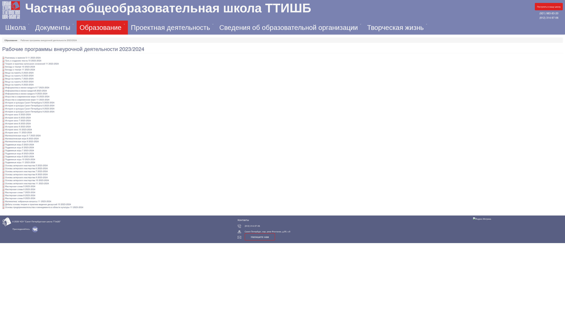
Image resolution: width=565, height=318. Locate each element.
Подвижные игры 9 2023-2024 (19, 156)
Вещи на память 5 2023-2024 (19, 72)
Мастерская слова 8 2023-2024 (20, 195)
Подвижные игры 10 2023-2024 (20, 159)
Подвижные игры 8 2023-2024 (19, 153)
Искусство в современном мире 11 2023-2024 (27, 99)
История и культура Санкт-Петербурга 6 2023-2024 (29, 105)
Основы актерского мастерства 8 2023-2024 (26, 174)
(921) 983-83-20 (548, 13)
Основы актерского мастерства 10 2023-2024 (27, 180)
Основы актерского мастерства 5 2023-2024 (26, 165)
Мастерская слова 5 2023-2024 (20, 186)
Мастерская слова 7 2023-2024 (20, 192)
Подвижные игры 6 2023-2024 (19, 147)
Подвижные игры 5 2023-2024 (19, 144)
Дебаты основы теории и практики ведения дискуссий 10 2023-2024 (38, 204)
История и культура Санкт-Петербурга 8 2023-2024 (29, 108)
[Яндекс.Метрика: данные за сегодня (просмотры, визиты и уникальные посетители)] (482, 218)
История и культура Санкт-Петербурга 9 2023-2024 (29, 111)
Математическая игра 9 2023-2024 (22, 141)
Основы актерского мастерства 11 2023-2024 (27, 183)
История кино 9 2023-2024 (18, 126)
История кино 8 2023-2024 (18, 123)
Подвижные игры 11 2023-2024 (20, 162)
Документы (53, 27)
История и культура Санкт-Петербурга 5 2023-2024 (29, 102)
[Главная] (13, 10)
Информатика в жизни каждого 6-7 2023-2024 (27, 87)
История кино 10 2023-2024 (18, 129)
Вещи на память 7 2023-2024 (19, 78)
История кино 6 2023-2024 (18, 117)
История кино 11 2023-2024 (18, 132)
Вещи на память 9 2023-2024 (19, 84)
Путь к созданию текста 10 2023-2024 (23, 60)
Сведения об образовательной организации (289, 27)
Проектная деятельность (171, 27)
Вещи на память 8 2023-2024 (19, 81)
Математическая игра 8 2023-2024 (22, 138)
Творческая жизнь (396, 27)
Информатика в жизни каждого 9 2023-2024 (26, 93)
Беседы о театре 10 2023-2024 (20, 66)
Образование (101, 27)
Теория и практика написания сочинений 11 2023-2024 (32, 63)
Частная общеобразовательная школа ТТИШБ (168, 8)
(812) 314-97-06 (548, 17)
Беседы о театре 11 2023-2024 (20, 69)
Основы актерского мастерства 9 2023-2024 (26, 177)
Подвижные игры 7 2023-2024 (19, 150)
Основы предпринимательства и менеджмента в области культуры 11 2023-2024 (44, 207)
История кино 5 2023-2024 (18, 114)
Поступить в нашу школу (549, 6)
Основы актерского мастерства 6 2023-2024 (26, 168)
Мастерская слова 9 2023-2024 (20, 198)
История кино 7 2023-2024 (18, 120)
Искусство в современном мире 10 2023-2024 (27, 96)
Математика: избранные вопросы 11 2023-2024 (28, 201)
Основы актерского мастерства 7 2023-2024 (26, 171)
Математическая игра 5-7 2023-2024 (23, 135)
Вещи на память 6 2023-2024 (19, 75)
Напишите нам (260, 237)
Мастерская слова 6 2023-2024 (20, 189)
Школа (16, 27)
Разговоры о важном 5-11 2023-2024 (23, 57)
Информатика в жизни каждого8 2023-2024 (26, 90)
